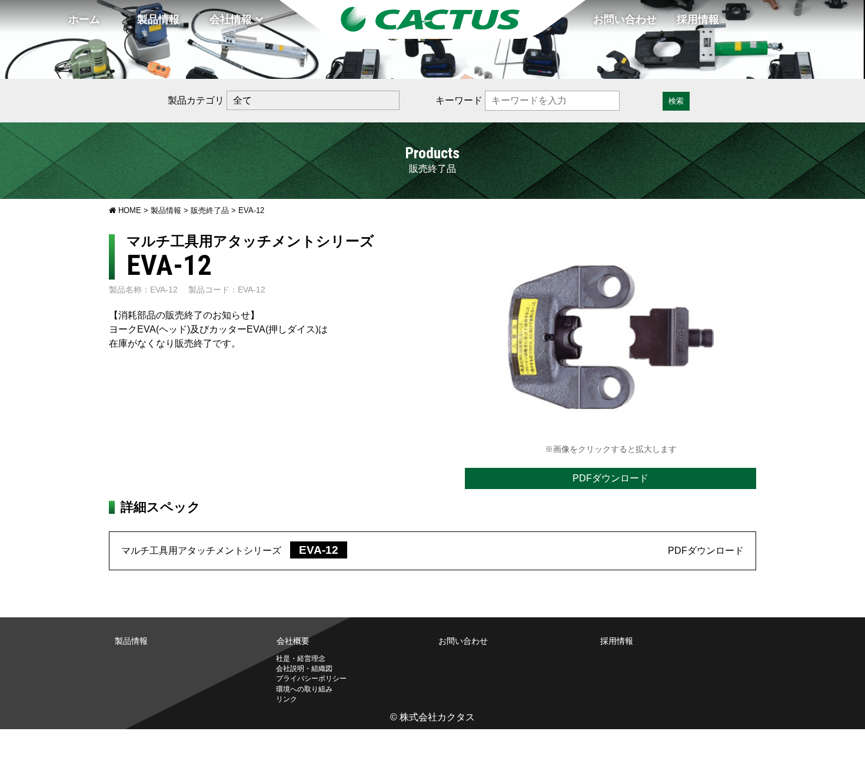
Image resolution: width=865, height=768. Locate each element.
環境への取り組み (304, 689)
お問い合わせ (625, 19)
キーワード (459, 100)
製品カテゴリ (196, 100)
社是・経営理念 (300, 658)
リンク (286, 699)
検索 (676, 101)
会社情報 (230, 19)
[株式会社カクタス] (432, 19)
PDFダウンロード (610, 478)
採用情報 (698, 19)
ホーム (84, 19)
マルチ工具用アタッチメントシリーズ (234, 551)
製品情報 (158, 19)
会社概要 (293, 641)
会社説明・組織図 (304, 668)
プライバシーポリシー (311, 678)
